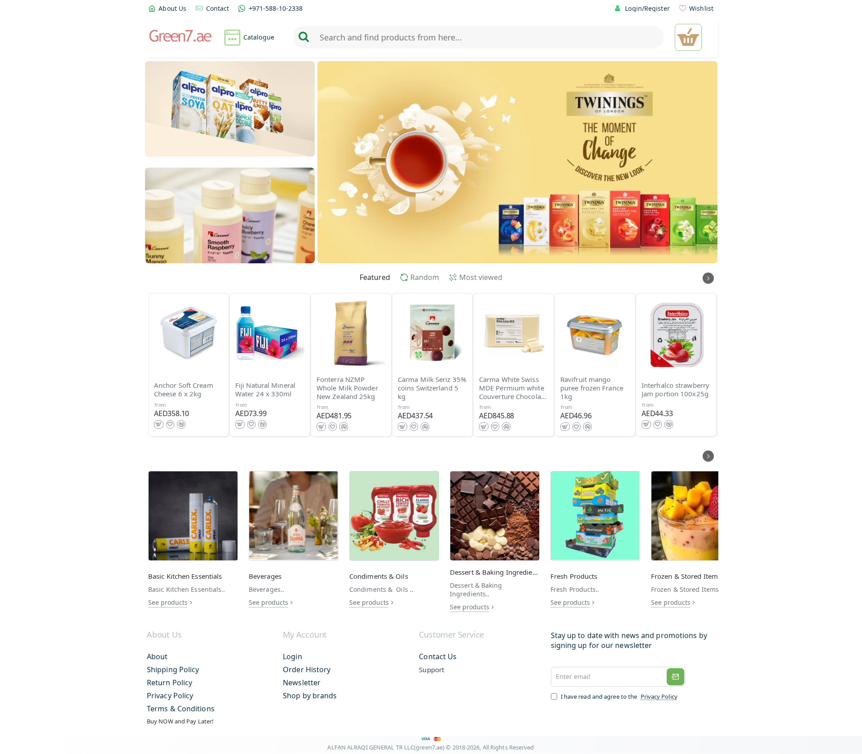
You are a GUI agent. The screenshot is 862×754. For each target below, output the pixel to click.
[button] (158, 424)
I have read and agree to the (618, 696)
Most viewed (480, 277)
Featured (375, 277)
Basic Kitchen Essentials (185, 576)
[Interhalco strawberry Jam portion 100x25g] (676, 333)
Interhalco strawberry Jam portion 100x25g (675, 390)
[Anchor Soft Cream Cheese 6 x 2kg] (188, 333)
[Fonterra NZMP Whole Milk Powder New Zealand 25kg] (351, 333)
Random (424, 277)
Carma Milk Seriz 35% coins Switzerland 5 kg (432, 388)
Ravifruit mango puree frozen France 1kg (591, 388)
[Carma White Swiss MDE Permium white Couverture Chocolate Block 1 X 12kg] (513, 333)
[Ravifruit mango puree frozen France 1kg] (595, 333)
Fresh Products (573, 576)
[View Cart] (688, 37)
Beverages (265, 576)
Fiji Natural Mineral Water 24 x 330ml (265, 390)
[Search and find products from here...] (303, 37)
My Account (305, 634)
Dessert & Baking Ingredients (495, 572)
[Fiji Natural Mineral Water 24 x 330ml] (270, 333)
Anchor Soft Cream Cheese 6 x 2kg (183, 390)
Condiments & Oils (378, 576)
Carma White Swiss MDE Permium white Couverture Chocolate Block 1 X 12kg (513, 388)
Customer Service (451, 634)
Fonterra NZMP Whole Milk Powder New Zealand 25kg (347, 388)
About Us (164, 634)
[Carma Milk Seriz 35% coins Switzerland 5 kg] (432, 333)
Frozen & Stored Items (686, 576)
